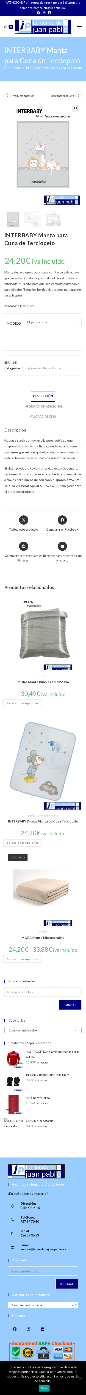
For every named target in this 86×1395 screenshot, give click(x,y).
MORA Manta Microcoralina (43, 938)
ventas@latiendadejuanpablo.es (43, 1249)
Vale (44, 1388)
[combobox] (43, 1030)
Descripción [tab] (43, 396)
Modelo (14, 323)
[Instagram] (44, 13)
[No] (80, 1378)
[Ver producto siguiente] (78, 95)
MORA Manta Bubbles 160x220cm (43, 682)
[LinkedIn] (49, 13)
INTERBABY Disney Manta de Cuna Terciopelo (43, 821)
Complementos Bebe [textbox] (41, 1030)
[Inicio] (5, 68)
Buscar (70, 1005)
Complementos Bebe (36, 368)
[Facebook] (38, 13)
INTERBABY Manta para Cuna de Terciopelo (55, 68)
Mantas (56, 368)
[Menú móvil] (79, 26)
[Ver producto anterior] (7, 95)
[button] (75, 108)
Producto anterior (23, 95)
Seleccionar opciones (23, 703)
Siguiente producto (62, 95)
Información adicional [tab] (43, 406)
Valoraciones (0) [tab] (43, 416)
